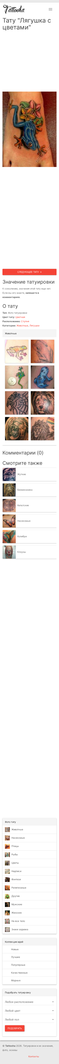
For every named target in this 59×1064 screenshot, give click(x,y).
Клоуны (21, 551)
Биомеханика (25, 489)
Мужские (16, 904)
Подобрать (15, 1028)
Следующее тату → (29, 271)
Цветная (20, 317)
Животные (22, 325)
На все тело (18, 921)
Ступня (25, 321)
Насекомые (24, 520)
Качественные (19, 972)
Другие (15, 896)
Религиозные (18, 887)
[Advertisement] (29, 62)
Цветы (15, 862)
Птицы (15, 846)
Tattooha (14, 9)
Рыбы (14, 854)
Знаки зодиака (19, 929)
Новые (14, 949)
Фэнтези (16, 879)
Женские (16, 912)
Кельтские (23, 505)
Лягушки (34, 325)
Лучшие (15, 957)
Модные (15, 980)
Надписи (16, 871)
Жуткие (21, 474)
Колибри (22, 536)
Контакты (33, 1056)
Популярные (17, 964)
